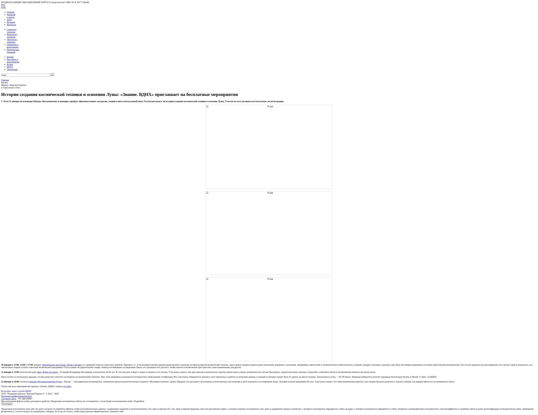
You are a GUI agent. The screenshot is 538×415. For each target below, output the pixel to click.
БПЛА (10, 67)
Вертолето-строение (12, 35)
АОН (9, 19)
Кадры (10, 64)
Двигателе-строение (12, 40)
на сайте (67, 386)
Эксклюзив (12, 69)
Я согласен (7, 404)
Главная (10, 12)
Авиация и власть (11, 15)
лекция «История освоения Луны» (45, 381)
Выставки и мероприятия (13, 60)
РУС (3, 5)
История (11, 22)
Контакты (11, 25)
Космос (10, 57)
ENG (3, 7)
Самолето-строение (12, 30)
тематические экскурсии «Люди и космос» (62, 365)
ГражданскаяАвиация (13, 50)
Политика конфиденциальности (16, 396)
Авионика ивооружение (12, 45)
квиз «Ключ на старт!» (48, 372)
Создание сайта (8, 398)
